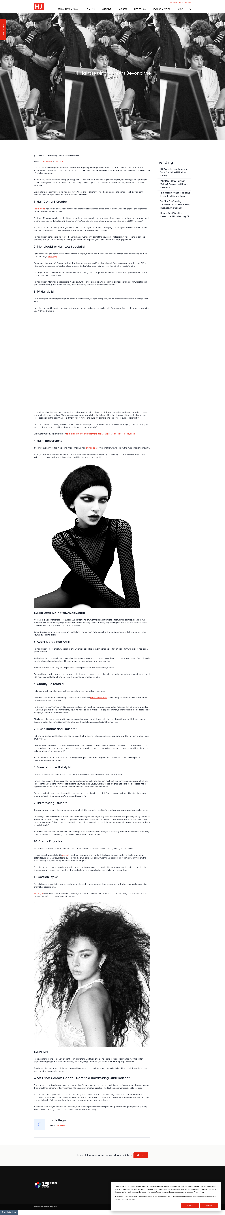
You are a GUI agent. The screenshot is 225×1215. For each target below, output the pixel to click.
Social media (39, 209)
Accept (190, 1205)
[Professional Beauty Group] (46, 1185)
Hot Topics (140, 9)
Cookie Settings (9, 1212)
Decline (209, 1205)
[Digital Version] (2, 14)
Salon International (68, 9)
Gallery (91, 9)
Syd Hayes (38, 894)
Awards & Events (161, 9)
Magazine (3, 29)
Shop (180, 9)
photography (92, 448)
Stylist (40, 156)
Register (188, 3)
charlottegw (59, 161)
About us (173, 3)
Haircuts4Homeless (98, 698)
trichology (52, 257)
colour (65, 855)
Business (123, 9)
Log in (181, 3)
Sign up (140, 1155)
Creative (106, 9)
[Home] (35, 156)
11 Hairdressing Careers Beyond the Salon (62, 156)
